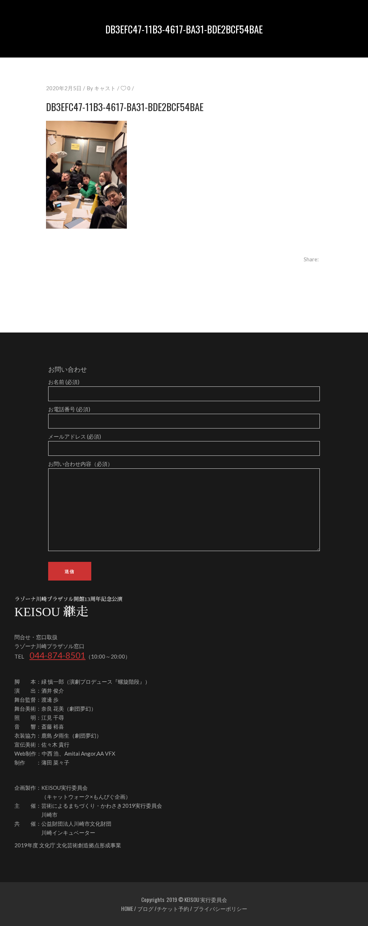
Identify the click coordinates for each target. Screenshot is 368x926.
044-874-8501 (57, 655)
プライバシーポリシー (220, 908)
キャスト (105, 88)
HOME (127, 908)
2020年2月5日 (64, 88)
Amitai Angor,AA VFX (89, 753)
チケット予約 (173, 908)
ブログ (145, 908)
